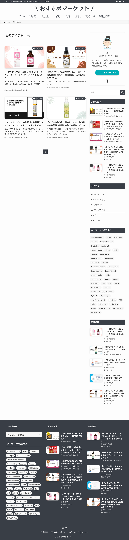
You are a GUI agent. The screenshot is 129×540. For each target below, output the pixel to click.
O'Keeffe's (95, 262)
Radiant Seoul (110, 271)
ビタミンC (112, 300)
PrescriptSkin (113, 267)
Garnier (115, 250)
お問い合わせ (74, 532)
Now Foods (109, 258)
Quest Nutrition (96, 271)
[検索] (123, 1)
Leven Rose (104, 254)
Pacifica (105, 262)
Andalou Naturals (97, 237)
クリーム (107, 287)
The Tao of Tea (96, 279)
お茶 (109, 283)
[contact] (120, 1)
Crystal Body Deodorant (100, 246)
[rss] (116, 1)
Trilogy (107, 279)
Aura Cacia (118, 237)
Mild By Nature (96, 258)
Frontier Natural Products (100, 250)
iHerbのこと (98, 194)
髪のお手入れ (96, 312)
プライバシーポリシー (58, 532)
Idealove (94, 254)
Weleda (115, 279)
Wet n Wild (95, 283)
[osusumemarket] (64, 8)
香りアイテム (118, 308)
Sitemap (85, 532)
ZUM (103, 283)
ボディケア (98, 210)
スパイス (94, 296)
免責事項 (44, 532)
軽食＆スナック (104, 308)
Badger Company (106, 242)
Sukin (108, 275)
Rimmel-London (97, 275)
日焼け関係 (114, 304)
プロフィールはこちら (107, 72)
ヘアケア (97, 204)
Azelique (94, 242)
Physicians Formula (98, 267)
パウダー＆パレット (98, 300)
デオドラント (105, 296)
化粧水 (93, 304)
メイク (96, 215)
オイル (116, 283)
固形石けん (103, 304)
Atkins (108, 237)
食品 (96, 220)
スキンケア (98, 199)
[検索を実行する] (122, 92)
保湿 (120, 300)
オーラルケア (96, 287)
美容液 (93, 308)
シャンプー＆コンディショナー (102, 292)
